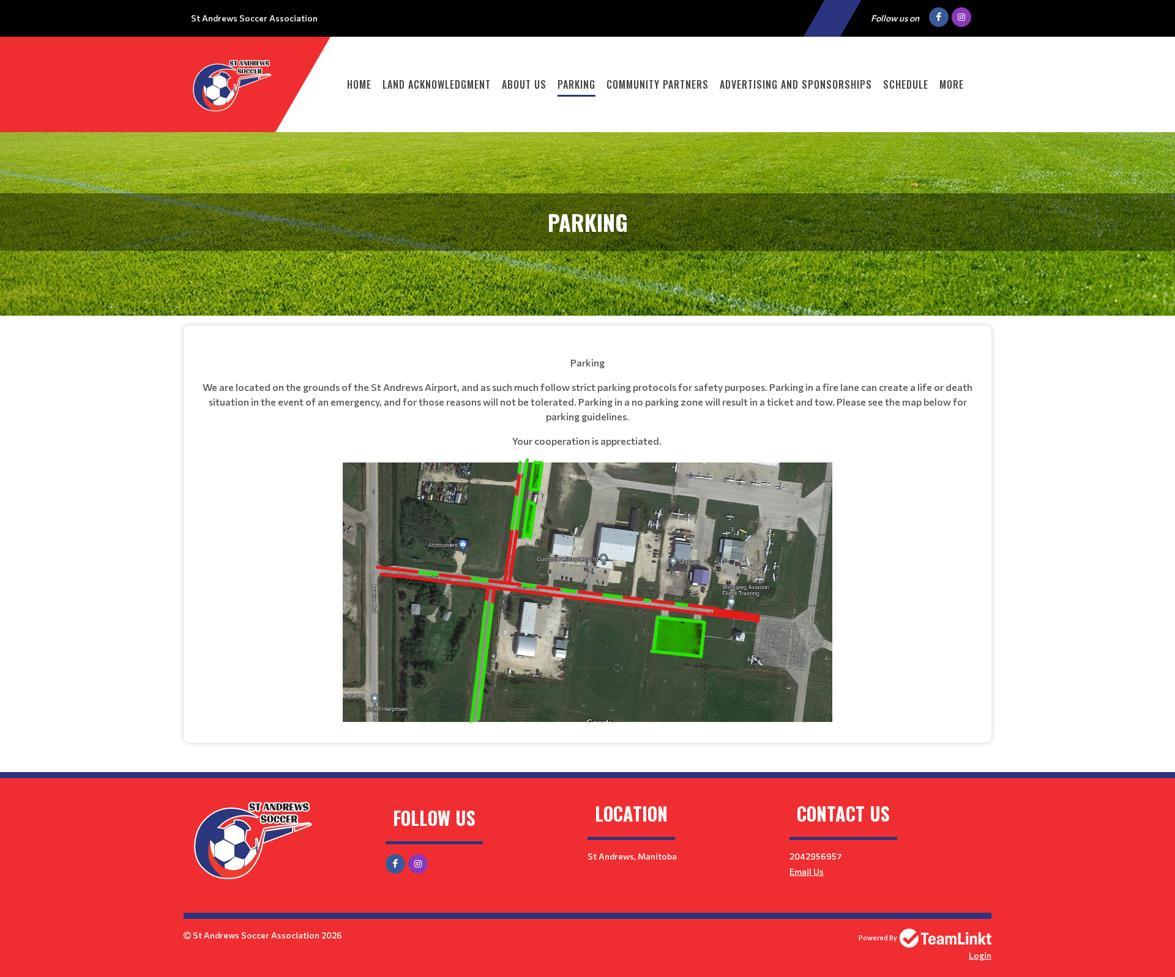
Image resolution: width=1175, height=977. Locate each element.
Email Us (806, 871)
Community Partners (657, 84)
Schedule (905, 84)
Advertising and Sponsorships (796, 84)
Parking (576, 84)
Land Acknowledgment (436, 84)
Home (359, 84)
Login (980, 955)
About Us (524, 84)
